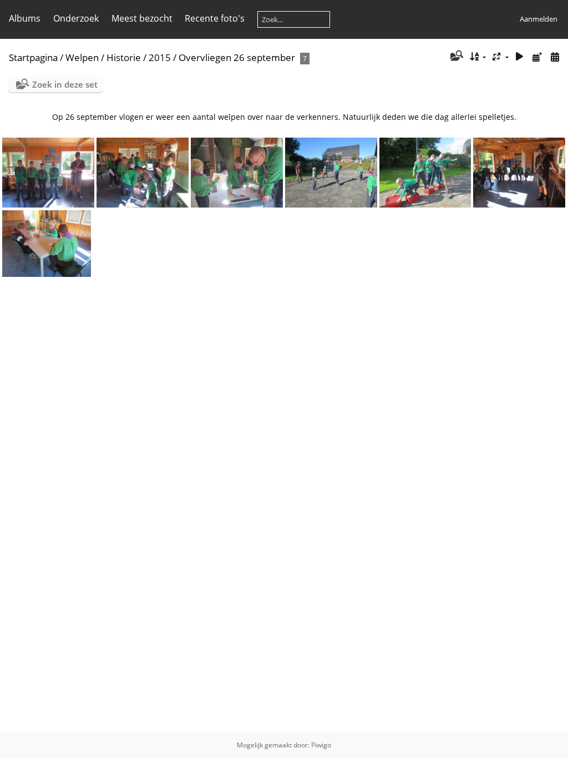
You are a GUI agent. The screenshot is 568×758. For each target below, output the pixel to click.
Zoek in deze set (65, 84)
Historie (123, 57)
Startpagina (33, 57)
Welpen (82, 57)
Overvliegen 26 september (237, 57)
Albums (24, 18)
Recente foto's (215, 18)
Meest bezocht (142, 18)
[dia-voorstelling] (519, 57)
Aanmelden (538, 19)
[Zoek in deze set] (455, 56)
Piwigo (321, 745)
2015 (160, 57)
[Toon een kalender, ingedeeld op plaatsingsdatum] (537, 57)
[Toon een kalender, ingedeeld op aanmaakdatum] (554, 57)
